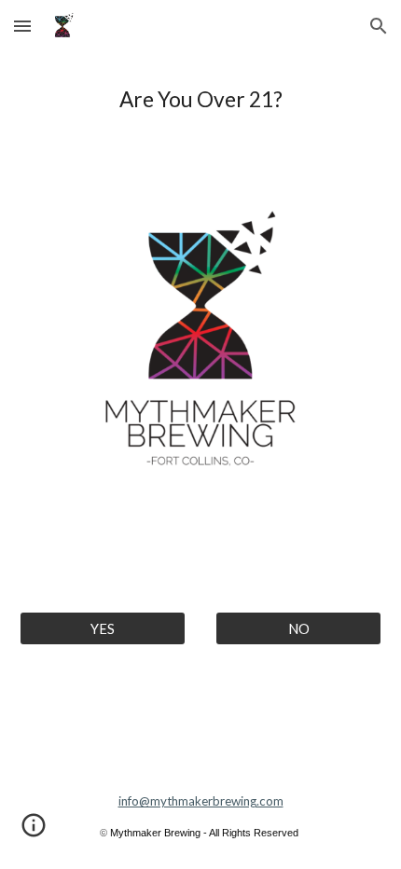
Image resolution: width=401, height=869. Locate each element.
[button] (22, 25)
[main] (201, 100)
